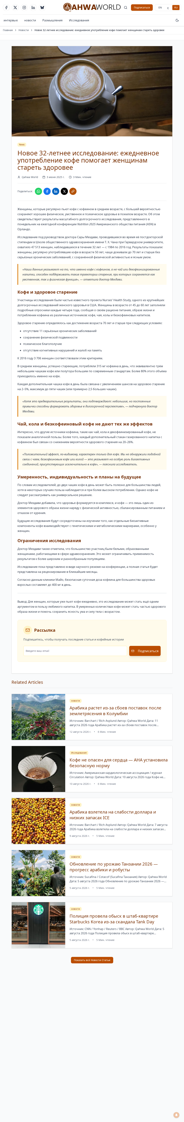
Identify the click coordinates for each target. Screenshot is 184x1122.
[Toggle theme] (177, 20)
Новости (24, 30)
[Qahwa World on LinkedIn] (33, 7)
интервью (11, 20)
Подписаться (142, 7)
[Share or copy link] (73, 191)
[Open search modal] (125, 7)
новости (30, 20)
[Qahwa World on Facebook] (6, 7)
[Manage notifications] (176, 1115)
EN (160, 7)
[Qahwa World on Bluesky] (42, 7)
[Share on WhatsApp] (38, 191)
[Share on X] (64, 191)
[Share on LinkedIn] (55, 191)
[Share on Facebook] (47, 191)
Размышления (52, 20)
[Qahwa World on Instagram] (24, 7)
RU (176, 7)
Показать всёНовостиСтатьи (92, 960)
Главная (8, 30)
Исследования (79, 20)
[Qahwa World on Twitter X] (15, 7)
